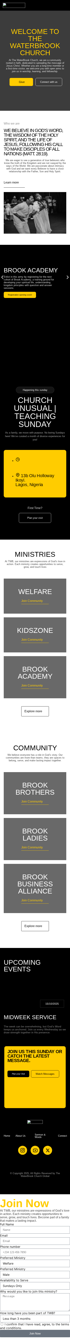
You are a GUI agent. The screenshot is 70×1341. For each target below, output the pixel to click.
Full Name (7, 1224)
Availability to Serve (14, 1280)
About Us (20, 1135)
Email (4, 1235)
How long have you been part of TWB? (27, 1313)
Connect (62, 1135)
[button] (64, 5)
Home (7, 1135)
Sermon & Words (40, 1136)
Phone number (10, 1247)
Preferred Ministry (12, 1258)
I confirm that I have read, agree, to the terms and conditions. (34, 1326)
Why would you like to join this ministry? (28, 1291)
